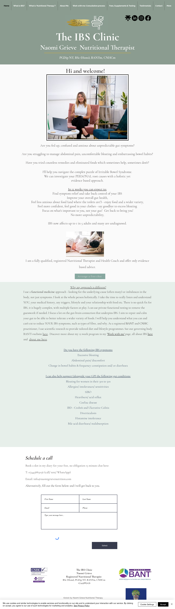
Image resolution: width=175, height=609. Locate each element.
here (45, 334)
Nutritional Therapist (107, 47)
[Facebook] (148, 18)
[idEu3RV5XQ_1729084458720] (128, 18)
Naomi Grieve (60, 47)
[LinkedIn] (135, 18)
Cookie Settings (147, 604)
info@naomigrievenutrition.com (52, 479)
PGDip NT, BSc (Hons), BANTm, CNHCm (87, 58)
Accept (163, 604)
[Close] (171, 604)
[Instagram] (141, 18)
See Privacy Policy (82, 605)
